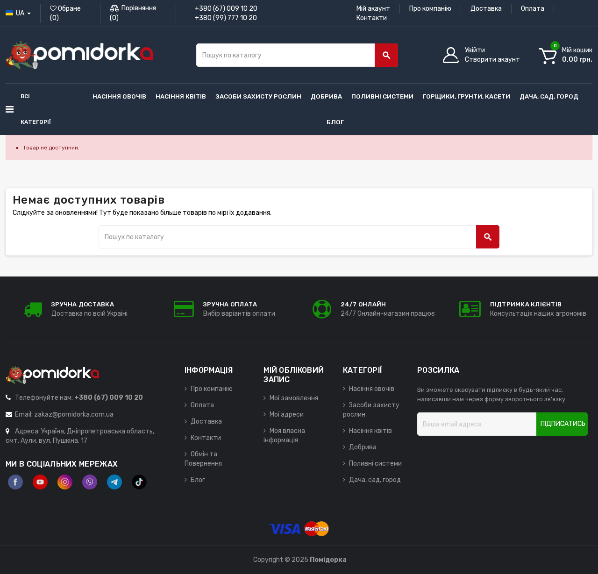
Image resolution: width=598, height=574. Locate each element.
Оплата (532, 9)
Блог (198, 480)
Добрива (363, 447)
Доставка (486, 9)
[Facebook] (15, 482)
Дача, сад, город (375, 480)
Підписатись (563, 424)
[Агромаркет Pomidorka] (79, 55)
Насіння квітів (370, 431)
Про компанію (430, 9)
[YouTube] (40, 482)
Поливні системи (375, 464)
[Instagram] (64, 482)
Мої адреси (287, 414)
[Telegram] (114, 482)
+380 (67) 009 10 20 (226, 9)
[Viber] (89, 482)
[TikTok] (139, 482)
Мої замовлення (294, 398)
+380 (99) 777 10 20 (226, 18)
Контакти (371, 18)
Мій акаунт (373, 9)
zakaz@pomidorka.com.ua (74, 414)
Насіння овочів (371, 389)
